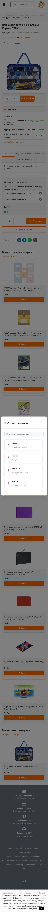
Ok (41, 909)
